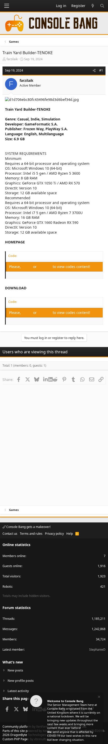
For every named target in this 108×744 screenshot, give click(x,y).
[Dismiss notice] (99, 697)
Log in (27, 266)
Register (45, 266)
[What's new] (92, 5)
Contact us (10, 533)
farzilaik (12, 59)
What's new (13, 662)
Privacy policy (54, 533)
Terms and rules (31, 533)
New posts (15, 670)
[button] (6, 6)
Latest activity (18, 691)
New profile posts (21, 681)
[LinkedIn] (45, 379)
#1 (101, 70)
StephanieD (97, 649)
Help (69, 533)
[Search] (102, 5)
